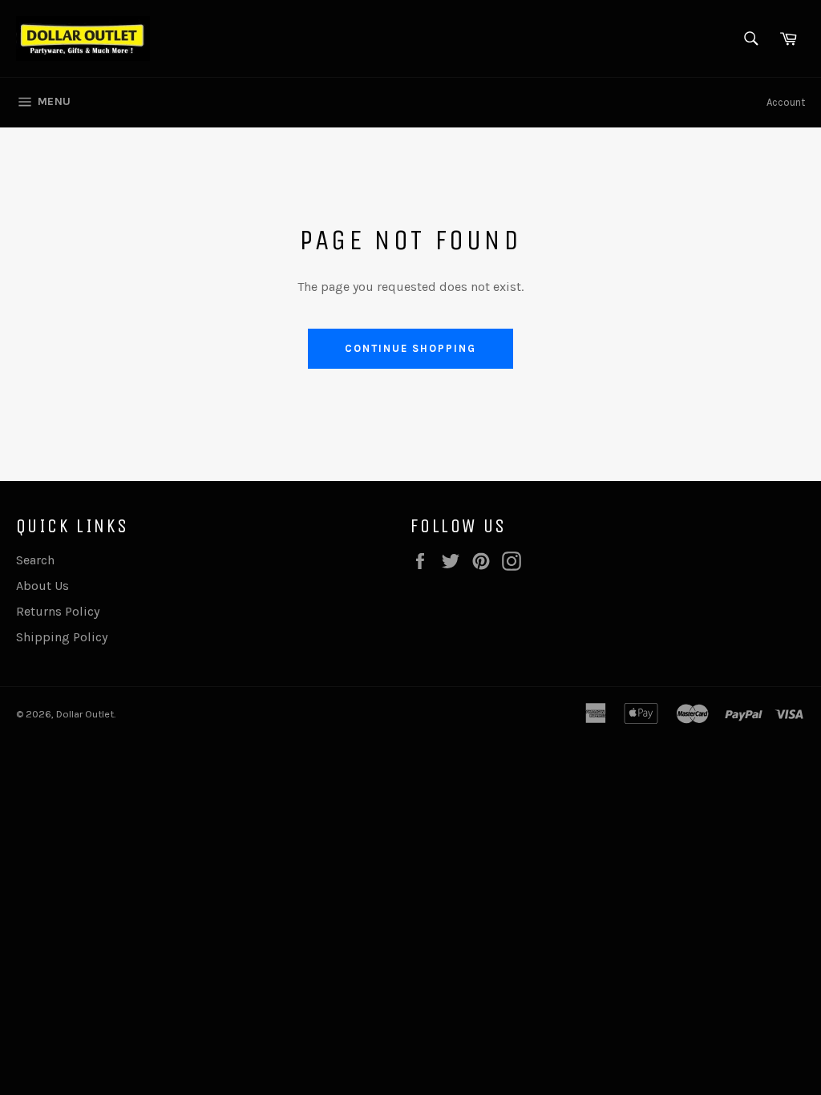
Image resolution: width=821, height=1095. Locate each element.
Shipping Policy (61, 636)
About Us (42, 585)
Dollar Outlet (85, 714)
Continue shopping (410, 348)
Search (35, 560)
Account (785, 102)
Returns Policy (57, 611)
